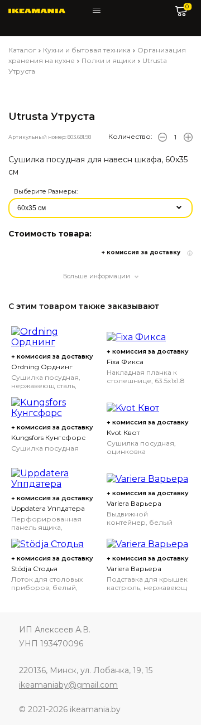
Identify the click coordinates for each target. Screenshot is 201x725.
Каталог (22, 50)
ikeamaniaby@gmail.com (68, 685)
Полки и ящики (109, 60)
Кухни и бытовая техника (87, 50)
